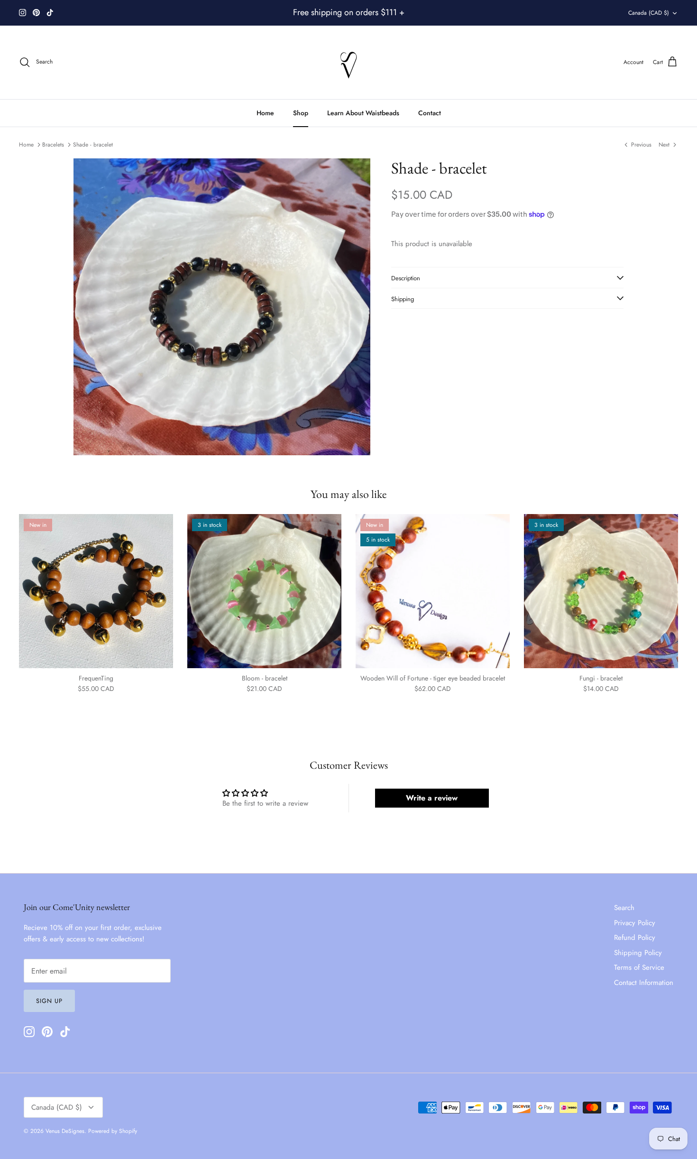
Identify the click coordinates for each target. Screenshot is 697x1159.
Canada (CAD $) (648, 13)
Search (624, 907)
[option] (221, 306)
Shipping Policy (638, 952)
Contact (429, 113)
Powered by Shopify (112, 1131)
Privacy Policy (634, 923)
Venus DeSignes (65, 1131)
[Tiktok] (50, 12)
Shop (300, 113)
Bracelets (53, 144)
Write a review (432, 797)
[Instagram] (22, 12)
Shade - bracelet (93, 144)
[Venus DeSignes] (348, 62)
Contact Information (643, 982)
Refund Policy (634, 937)
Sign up (49, 1000)
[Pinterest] (36, 12)
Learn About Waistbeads (363, 113)
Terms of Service (639, 967)
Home (265, 113)
